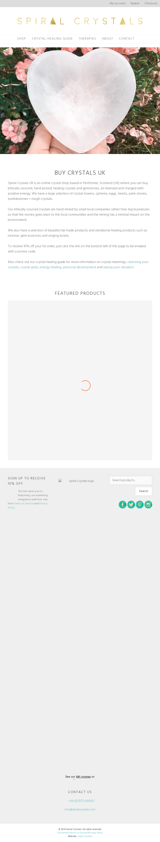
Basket (135, 3)
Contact (126, 38)
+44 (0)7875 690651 (81, 801)
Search (143, 491)
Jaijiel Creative (84, 836)
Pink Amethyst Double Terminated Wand (80, 452)
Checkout (151, 3)
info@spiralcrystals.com (80, 809)
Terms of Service (24, 503)
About (107, 38)
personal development (79, 267)
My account (118, 3)
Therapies (87, 38)
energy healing (50, 267)
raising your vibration (118, 267)
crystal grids (29, 267)
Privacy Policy (96, 833)
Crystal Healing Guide (52, 38)
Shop (21, 38)
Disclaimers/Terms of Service (72, 833)
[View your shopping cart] (141, 39)
